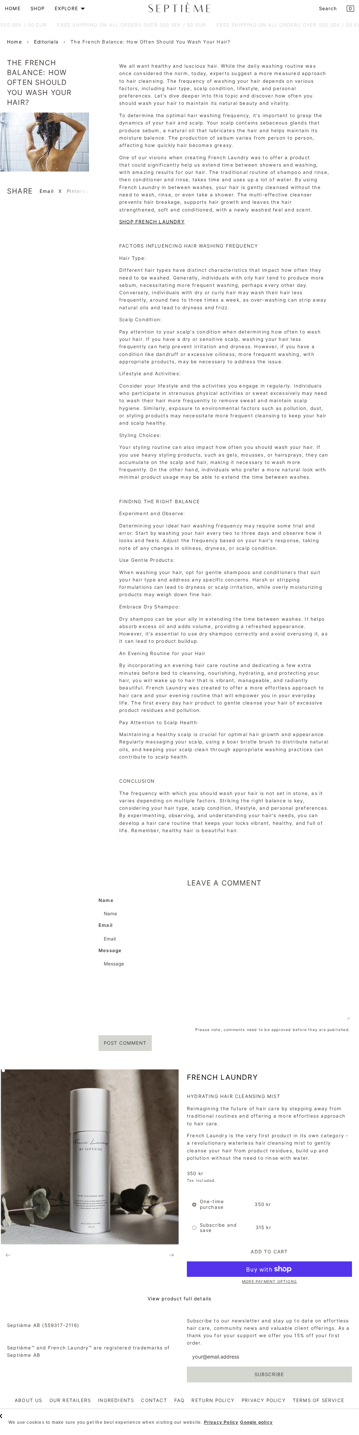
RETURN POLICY (213, 1400)
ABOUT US (28, 1400)
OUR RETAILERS (70, 1400)
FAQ (179, 1400)
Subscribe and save (218, 1227)
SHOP (38, 8)
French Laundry (222, 1077)
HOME (13, 8)
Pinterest (79, 191)
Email (47, 191)
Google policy (256, 1422)
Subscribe (269, 1374)
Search (328, 8)
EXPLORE (66, 8)
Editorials (46, 42)
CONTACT (154, 1400)
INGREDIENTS (116, 1400)
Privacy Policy (221, 1422)
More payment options (269, 1281)
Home (14, 42)
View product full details (180, 1298)
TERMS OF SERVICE (318, 1400)
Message (110, 950)
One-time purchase (212, 1204)
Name (106, 900)
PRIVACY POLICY (264, 1400)
